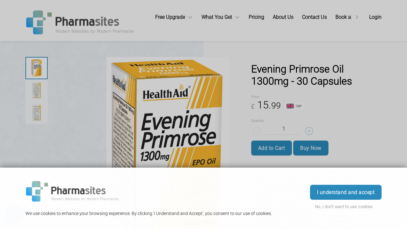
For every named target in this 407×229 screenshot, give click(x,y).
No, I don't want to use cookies (344, 206)
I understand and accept (346, 192)
